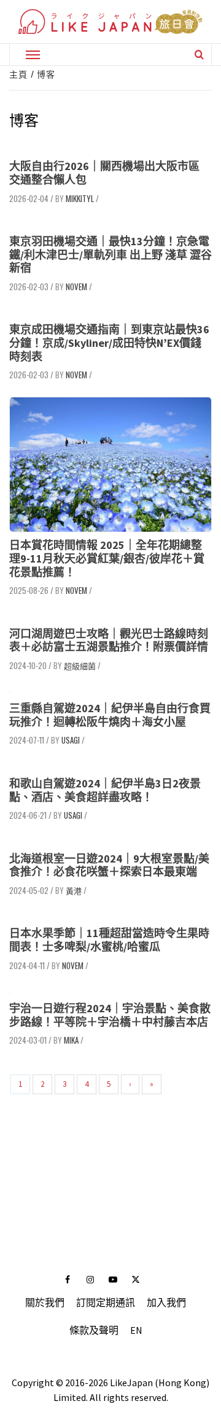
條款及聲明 (93, 1330)
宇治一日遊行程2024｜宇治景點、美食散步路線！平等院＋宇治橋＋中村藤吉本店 (110, 1015)
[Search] (199, 54)
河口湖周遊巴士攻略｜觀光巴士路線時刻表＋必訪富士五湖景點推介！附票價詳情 (108, 640)
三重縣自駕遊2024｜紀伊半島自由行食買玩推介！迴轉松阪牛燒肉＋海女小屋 (110, 715)
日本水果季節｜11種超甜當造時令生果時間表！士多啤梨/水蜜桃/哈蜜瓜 (109, 940)
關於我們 (44, 1302)
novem (76, 286)
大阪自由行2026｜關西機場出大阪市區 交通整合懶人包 (104, 173)
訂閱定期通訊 (105, 1302)
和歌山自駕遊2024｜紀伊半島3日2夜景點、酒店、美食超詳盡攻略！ (105, 790)
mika (71, 1040)
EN (136, 1330)
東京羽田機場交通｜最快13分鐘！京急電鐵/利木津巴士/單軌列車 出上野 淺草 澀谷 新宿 (110, 254)
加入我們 (166, 1302)
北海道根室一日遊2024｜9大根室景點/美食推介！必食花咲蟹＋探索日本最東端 (109, 865)
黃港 (74, 890)
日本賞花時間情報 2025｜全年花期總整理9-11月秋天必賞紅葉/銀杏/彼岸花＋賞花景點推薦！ (106, 558)
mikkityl (80, 198)
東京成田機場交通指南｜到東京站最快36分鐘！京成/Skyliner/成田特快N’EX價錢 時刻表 (109, 342)
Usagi (70, 740)
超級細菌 (80, 665)
